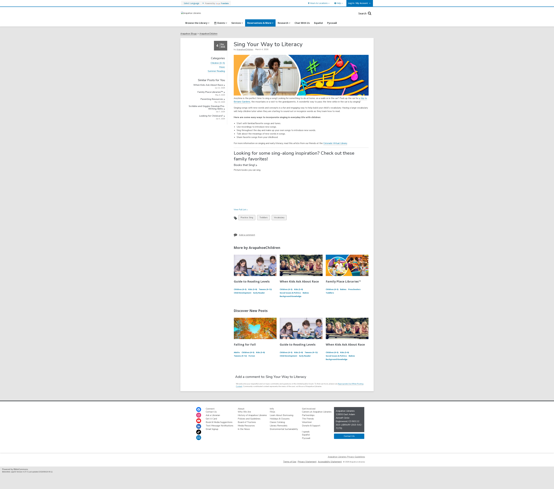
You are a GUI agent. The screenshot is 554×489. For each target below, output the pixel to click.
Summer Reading (216, 71)
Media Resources (246, 425)
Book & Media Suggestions (219, 422)
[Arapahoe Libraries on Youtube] (198, 420)
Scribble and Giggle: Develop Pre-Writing (207, 107)
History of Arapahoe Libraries (252, 415)
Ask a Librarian (213, 415)
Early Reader (259, 293)
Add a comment (247, 234)
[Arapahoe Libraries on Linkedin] (198, 426)
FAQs (272, 411)
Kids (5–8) (252, 289)
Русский (332, 23)
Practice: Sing (246, 218)
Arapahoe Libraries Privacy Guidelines (346, 456)
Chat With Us (302, 23)
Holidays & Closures (280, 418)
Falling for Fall (245, 344)
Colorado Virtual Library (335, 143)
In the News (244, 429)
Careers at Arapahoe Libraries (317, 411)
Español (318, 23)
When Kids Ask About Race (299, 281)
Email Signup (212, 429)
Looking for (211, 115)
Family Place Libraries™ (343, 281)
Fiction (252, 356)
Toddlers (263, 218)
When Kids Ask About (208, 85)
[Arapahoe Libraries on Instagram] (198, 415)
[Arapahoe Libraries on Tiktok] (198, 432)
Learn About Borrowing (281, 415)
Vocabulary (279, 218)
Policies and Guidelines (249, 418)
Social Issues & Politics (290, 293)
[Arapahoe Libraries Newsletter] (198, 437)
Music (222, 67)
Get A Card (211, 418)
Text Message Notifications (219, 425)
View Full (240, 209)
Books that (244, 165)
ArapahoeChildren (208, 33)
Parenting (212, 99)
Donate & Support (311, 425)
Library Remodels (278, 425)
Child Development (242, 293)
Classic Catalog (277, 422)
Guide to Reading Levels (252, 281)
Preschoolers (354, 289)
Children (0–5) (218, 63)
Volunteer (307, 422)
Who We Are (244, 411)
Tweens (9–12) (265, 289)
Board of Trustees (247, 422)
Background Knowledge (290, 296)
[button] (318, 3)
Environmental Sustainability (284, 429)
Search (362, 13)
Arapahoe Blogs (188, 33)
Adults (237, 352)
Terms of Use (289, 461)
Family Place (210, 92)
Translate (225, 3)
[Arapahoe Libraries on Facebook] (198, 409)
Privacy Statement (307, 461)
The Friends (308, 418)
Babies (306, 293)
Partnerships (308, 415)
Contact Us (211, 411)
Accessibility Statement (330, 461)
